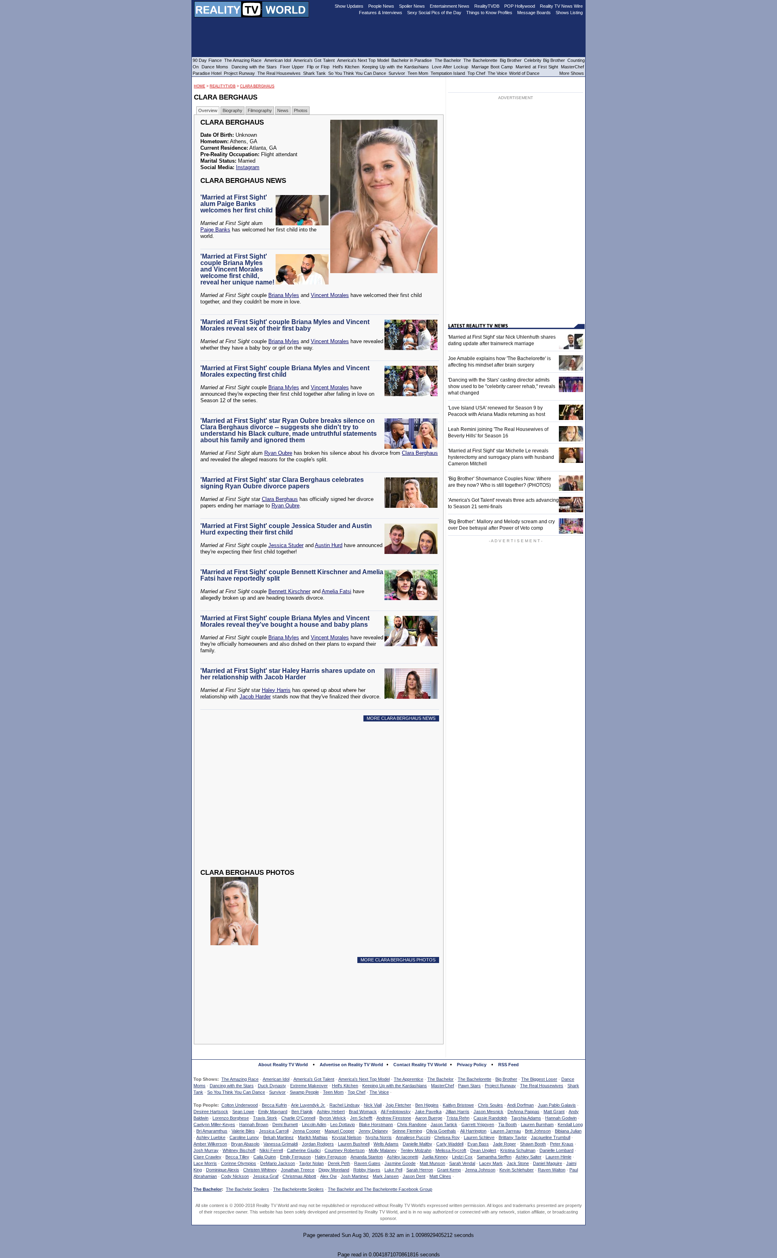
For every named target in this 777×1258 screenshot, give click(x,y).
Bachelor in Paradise (411, 60)
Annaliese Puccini (413, 1137)
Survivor (277, 1092)
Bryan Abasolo (245, 1143)
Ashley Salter (528, 1156)
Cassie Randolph (490, 1118)
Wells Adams (386, 1143)
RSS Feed (508, 1064)
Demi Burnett (285, 1124)
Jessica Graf (265, 1176)
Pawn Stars (469, 1085)
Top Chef (356, 1092)
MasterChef (442, 1085)
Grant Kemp (449, 1169)
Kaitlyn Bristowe (458, 1105)
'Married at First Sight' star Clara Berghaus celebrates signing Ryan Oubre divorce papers (282, 483)
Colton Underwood (239, 1105)
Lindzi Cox (462, 1156)
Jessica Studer (286, 545)
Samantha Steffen (494, 1156)
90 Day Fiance (207, 60)
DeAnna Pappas (523, 1111)
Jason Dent (414, 1176)
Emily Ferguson (295, 1156)
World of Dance (524, 73)
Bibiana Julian (568, 1131)
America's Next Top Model (364, 1079)
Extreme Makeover (309, 1085)
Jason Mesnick (488, 1111)
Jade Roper (504, 1143)
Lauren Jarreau (505, 1131)
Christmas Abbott (299, 1176)
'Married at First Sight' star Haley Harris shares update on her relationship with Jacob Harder (287, 674)
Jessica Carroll (274, 1131)
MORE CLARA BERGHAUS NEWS (401, 718)
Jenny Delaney (373, 1131)
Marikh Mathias (313, 1137)
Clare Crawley (207, 1156)
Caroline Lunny (244, 1137)
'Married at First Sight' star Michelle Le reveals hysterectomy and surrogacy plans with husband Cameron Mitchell (501, 457)
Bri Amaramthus (211, 1131)
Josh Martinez (355, 1176)
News (283, 110)
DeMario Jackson (277, 1163)
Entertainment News (449, 6)
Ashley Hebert (331, 1111)
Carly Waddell (449, 1143)
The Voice (379, 1092)
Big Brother (506, 1079)
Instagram (247, 167)
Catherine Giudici (304, 1150)
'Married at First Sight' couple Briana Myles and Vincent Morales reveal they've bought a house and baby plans (284, 621)
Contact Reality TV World (420, 1064)
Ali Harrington (473, 1131)
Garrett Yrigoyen (477, 1124)
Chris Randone (412, 1124)
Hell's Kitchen (345, 1085)
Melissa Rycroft (450, 1150)
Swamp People (304, 1092)
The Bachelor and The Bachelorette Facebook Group (380, 1189)
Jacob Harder (255, 697)
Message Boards (534, 12)
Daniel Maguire (547, 1163)
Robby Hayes (366, 1169)
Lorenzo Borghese (230, 1118)
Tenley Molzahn (416, 1150)
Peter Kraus (561, 1143)
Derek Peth (339, 1163)
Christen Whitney (260, 1169)
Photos (301, 110)
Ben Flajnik (302, 1111)
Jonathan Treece (297, 1169)
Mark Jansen (386, 1176)
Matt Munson (432, 1163)
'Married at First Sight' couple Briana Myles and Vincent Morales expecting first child (284, 371)
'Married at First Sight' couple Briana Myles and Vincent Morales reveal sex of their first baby (284, 325)
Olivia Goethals (441, 1131)
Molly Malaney (383, 1150)
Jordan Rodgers (318, 1143)
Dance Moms (215, 66)
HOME (199, 86)
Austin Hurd (328, 545)
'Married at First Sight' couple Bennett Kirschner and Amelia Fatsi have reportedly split (291, 575)
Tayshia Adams (526, 1118)
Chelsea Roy (447, 1137)
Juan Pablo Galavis (557, 1105)
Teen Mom (333, 1092)
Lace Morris (205, 1163)
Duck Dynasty (272, 1085)
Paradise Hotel (207, 73)
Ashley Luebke (210, 1137)
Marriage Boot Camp (492, 66)
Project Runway (500, 1085)
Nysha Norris (378, 1137)
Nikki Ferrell (271, 1150)
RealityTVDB (223, 86)
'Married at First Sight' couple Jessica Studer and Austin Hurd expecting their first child (286, 529)
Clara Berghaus (257, 86)
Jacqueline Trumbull (550, 1137)
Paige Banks (215, 230)
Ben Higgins (427, 1105)
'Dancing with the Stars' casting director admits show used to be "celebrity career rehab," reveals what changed (501, 386)
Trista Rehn (457, 1118)
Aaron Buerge (428, 1118)
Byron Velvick (332, 1118)
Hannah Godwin (561, 1118)
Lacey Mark (491, 1163)
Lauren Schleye (479, 1137)
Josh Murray (206, 1150)
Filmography (260, 110)
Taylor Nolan (311, 1163)
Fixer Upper (292, 66)
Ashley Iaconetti (402, 1156)
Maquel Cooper (340, 1131)
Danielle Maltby (417, 1143)
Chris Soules (490, 1105)
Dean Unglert (483, 1150)
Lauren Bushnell (353, 1143)
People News (381, 6)
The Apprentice (408, 1079)
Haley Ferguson (330, 1156)
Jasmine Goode (400, 1163)
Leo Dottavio (342, 1124)
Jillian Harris (457, 1111)
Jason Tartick (444, 1124)
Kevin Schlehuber (516, 1169)
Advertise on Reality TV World (351, 1064)
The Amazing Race (240, 1079)
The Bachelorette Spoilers (298, 1189)
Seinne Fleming (407, 1131)
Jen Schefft (361, 1118)
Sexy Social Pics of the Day (434, 12)
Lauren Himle (558, 1156)
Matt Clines (440, 1176)
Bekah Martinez (278, 1137)
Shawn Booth (533, 1143)
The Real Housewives (541, 1085)
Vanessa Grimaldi (280, 1143)
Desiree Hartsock (210, 1111)
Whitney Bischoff (239, 1150)
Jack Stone (518, 1163)
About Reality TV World (283, 1064)
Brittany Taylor (513, 1137)
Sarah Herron (419, 1169)
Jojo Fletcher (398, 1105)
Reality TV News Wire (561, 6)
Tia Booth (507, 1124)
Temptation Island (448, 73)
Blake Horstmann (376, 1124)
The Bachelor (440, 1079)
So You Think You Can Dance (236, 1092)
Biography (232, 110)
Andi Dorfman (520, 1105)
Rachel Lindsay (344, 1105)
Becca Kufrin (274, 1105)
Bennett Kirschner (289, 591)
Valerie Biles (243, 1131)
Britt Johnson (538, 1131)
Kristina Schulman (517, 1150)
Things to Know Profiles (489, 12)
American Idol (276, 1079)
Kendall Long (570, 1124)
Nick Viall (373, 1105)
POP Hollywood (519, 6)
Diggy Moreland (333, 1169)
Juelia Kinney (435, 1156)
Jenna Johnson (480, 1169)
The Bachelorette (474, 1079)
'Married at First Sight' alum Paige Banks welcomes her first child (236, 204)
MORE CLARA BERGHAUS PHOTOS (398, 959)
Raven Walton (551, 1169)
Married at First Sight (537, 66)
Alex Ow (328, 1176)
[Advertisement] (321, 801)
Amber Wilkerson (210, 1143)
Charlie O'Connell (298, 1118)
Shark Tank (314, 73)
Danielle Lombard (556, 1150)
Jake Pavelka (428, 1111)
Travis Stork (265, 1118)
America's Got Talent (313, 1079)
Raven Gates (367, 1163)
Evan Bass (478, 1143)
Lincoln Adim (314, 1124)
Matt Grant (554, 1111)
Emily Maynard (272, 1111)
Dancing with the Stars (232, 1085)
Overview (207, 110)
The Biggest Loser (539, 1079)
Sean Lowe (243, 1111)
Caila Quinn (264, 1156)
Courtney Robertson (345, 1150)
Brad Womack (363, 1111)
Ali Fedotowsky (396, 1111)
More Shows (571, 73)
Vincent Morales (330, 295)
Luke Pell (393, 1169)
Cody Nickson (235, 1176)
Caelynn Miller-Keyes (214, 1124)
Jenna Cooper (307, 1131)
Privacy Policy (471, 1064)
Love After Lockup (450, 66)
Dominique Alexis (222, 1169)
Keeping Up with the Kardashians (394, 1085)
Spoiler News (412, 6)
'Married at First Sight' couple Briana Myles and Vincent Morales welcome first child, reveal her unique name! (237, 269)
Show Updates (349, 6)
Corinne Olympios (238, 1163)
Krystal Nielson (346, 1137)
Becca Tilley (237, 1156)
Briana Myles (283, 295)
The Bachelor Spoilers (247, 1189)
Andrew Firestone (393, 1118)
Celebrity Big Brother (544, 60)
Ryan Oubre (278, 453)
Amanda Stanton (366, 1156)
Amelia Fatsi (336, 591)
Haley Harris (276, 690)
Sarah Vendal (462, 1163)
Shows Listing (569, 12)
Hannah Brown (253, 1124)
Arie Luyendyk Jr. (308, 1105)
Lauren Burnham (537, 1124)
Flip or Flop (318, 66)
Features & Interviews (380, 12)
